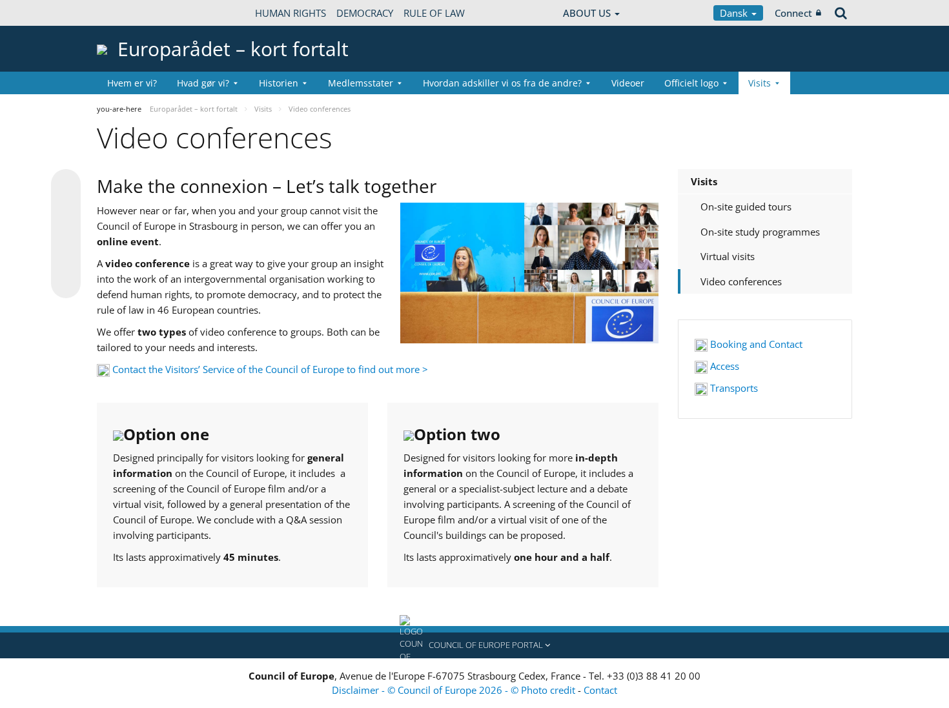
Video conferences (741, 281)
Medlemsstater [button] (360, 83)
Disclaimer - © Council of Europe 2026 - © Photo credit (455, 689)
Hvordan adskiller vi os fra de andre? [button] (502, 83)
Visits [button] (759, 83)
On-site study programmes (760, 231)
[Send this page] (66, 283)
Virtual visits (727, 256)
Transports (733, 387)
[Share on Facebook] (66, 234)
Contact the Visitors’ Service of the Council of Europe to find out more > (270, 369)
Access (723, 365)
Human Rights (290, 12)
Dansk (735, 12)
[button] (474, 645)
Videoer (627, 83)
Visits (704, 181)
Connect (793, 12)
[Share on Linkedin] (66, 258)
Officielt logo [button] (691, 83)
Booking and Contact (755, 344)
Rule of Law (434, 12)
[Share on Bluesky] (66, 185)
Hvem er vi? (132, 83)
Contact (600, 689)
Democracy (364, 12)
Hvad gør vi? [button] (203, 83)
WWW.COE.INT (129, 13)
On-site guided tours (745, 206)
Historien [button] (278, 83)
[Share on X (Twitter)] (66, 209)
